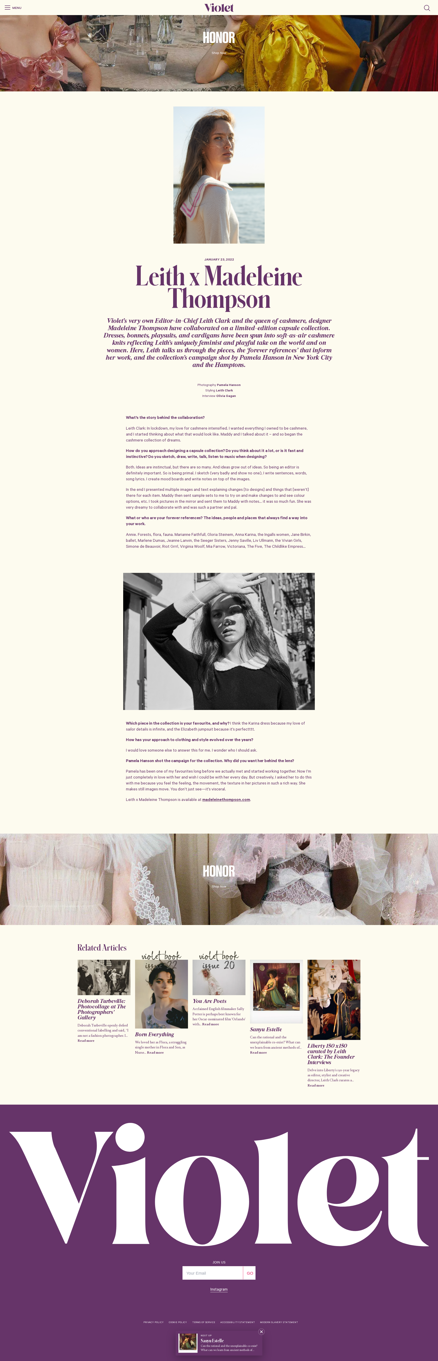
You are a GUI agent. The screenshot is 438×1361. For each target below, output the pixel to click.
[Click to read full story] (104, 977)
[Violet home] (219, 7)
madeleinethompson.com (226, 800)
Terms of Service (203, 1322)
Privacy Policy (153, 1322)
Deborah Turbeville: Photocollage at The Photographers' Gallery (102, 1010)
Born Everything (154, 1035)
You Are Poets (210, 1001)
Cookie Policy (178, 1322)
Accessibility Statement (237, 1322)
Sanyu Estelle (266, 1030)
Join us (219, 1262)
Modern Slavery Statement (279, 1322)
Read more (86, 1041)
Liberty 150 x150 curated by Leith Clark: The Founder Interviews (331, 1055)
